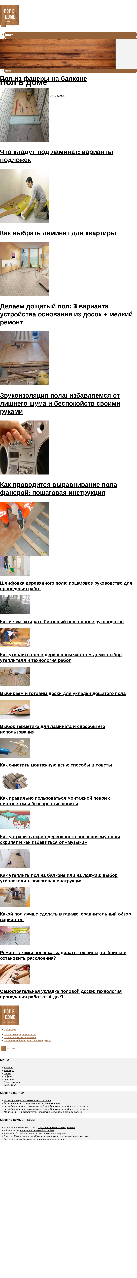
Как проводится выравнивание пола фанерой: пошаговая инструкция (58, 488)
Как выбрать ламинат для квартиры (58, 233)
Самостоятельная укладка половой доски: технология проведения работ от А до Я (61, 994)
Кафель (8, 1076)
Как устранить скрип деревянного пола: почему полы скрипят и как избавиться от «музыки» (60, 839)
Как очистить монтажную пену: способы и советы (56, 765)
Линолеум (9, 1070)
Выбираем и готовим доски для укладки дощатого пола (63, 693)
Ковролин (9, 1079)
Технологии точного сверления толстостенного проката (32, 1103)
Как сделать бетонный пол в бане (37, 1130)
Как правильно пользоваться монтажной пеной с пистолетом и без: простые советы (55, 800)
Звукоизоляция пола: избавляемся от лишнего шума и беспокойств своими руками (60, 403)
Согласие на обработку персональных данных (27, 1040)
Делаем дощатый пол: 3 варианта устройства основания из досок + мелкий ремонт (66, 314)
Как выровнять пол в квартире (50, 1133)
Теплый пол (10, 1084)
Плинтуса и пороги (13, 1081)
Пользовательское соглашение (20, 1037)
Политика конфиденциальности (20, 1034)
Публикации (10, 1029)
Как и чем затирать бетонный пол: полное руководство (62, 621)
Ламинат (8, 1067)
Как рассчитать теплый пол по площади (43, 1139)
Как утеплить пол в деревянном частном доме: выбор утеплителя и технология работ (61, 657)
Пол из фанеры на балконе (43, 78)
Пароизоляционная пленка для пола (56, 1127)
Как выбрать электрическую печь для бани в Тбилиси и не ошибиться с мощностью (46, 1106)
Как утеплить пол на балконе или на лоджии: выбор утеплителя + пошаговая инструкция (59, 878)
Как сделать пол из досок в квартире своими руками (62, 1136)
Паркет (7, 1073)
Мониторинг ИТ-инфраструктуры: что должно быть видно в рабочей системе (43, 1111)
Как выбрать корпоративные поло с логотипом (27, 1100)
